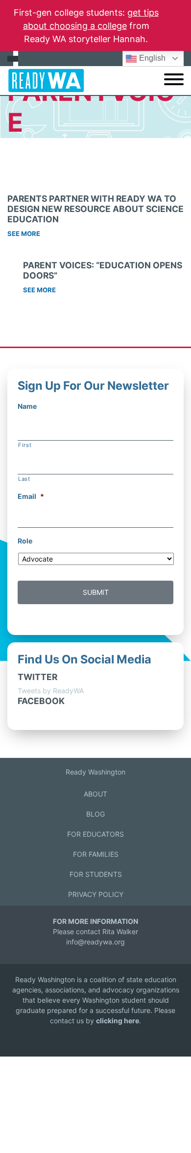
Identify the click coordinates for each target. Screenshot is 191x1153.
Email (31, 496)
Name (27, 406)
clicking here (117, 1020)
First (24, 445)
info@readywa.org (95, 942)
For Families (96, 854)
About (95, 794)
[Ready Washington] (42, 80)
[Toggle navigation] (174, 80)
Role (25, 541)
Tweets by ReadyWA (51, 690)
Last (24, 478)
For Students (96, 874)
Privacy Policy (95, 894)
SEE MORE (23, 233)
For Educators (95, 834)
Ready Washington (95, 772)
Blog (95, 814)
